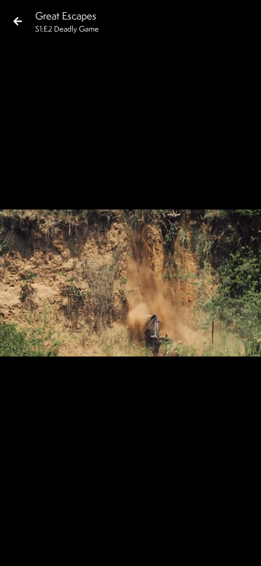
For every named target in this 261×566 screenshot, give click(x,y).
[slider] (127, 527)
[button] (19, 546)
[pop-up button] (202, 546)
